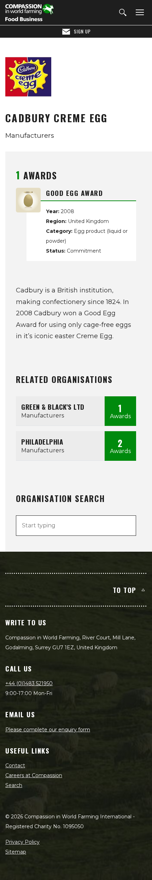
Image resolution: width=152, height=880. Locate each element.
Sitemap (15, 852)
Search (13, 785)
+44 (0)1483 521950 (29, 683)
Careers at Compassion (33, 775)
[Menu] (138, 13)
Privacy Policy (22, 842)
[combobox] (76, 525)
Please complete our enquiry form (47, 729)
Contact (15, 765)
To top (124, 590)
